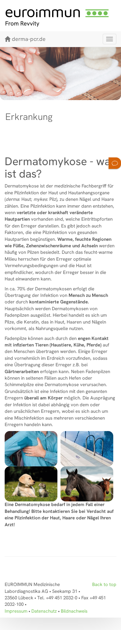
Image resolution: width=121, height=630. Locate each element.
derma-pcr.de (29, 38)
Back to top (104, 584)
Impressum (16, 611)
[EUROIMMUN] (60, 18)
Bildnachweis (74, 611)
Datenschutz (44, 611)
